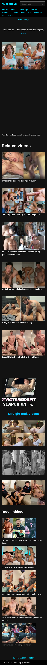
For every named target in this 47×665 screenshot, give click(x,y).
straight (10, 15)
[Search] (42, 4)
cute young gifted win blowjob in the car (16, 645)
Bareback (5, 12)
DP (3, 15)
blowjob (15, 12)
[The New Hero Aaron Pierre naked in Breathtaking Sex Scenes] (19, 528)
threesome (38, 12)
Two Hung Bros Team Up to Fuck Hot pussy (21, 215)
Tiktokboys (24, 10)
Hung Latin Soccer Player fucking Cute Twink (18, 567)
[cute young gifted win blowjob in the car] (19, 633)
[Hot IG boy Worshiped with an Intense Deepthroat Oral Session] (19, 606)
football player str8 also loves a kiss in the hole (22, 289)
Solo (29, 12)
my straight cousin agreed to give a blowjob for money (22, 594)
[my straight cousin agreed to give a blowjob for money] (19, 581)
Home (20, 19)
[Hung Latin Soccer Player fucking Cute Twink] (19, 556)
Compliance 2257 (19, 658)
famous (14, 10)
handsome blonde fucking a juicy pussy (19, 181)
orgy (23, 12)
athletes (34, 10)
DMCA (31, 658)
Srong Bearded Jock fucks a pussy (17, 323)
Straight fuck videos (23, 414)
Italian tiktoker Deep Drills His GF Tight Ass (20, 357)
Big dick (5, 10)
